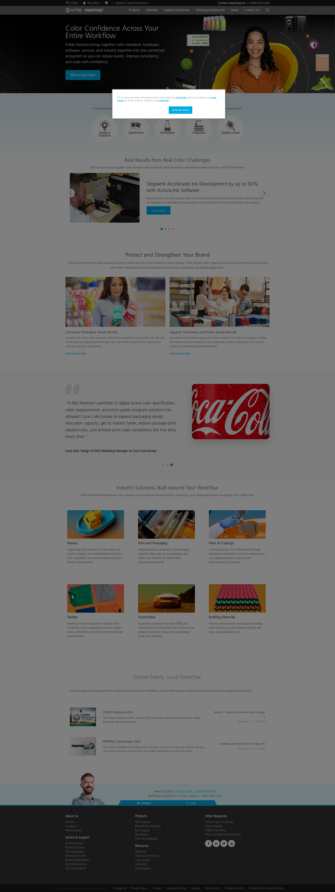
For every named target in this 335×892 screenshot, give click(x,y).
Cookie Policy (181, 97)
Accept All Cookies (180, 110)
